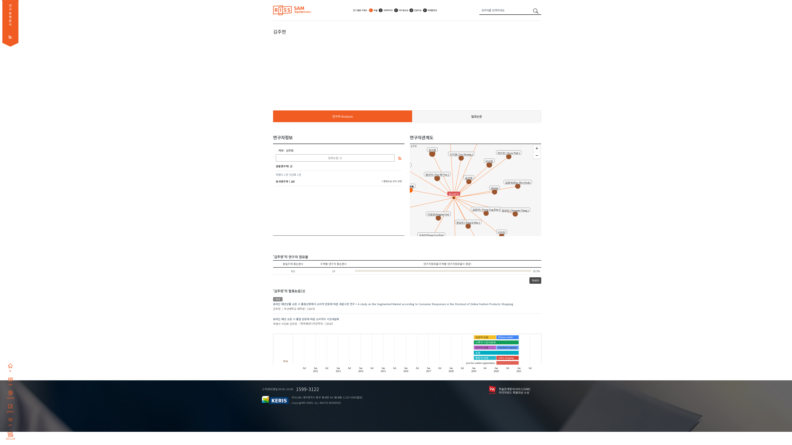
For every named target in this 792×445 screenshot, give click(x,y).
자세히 (535, 280)
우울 (375, 10)
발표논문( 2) (335, 158)
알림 (10, 384)
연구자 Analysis (342, 116)
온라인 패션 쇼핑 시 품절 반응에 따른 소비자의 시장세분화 (306, 319)
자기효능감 (403, 10)
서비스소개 (10, 438)
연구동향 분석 (10, 15)
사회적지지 (388, 10)
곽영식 (279, 175)
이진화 (292, 175)
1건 (286, 175)
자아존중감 (432, 10)
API (10, 425)
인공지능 (418, 10)
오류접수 (10, 411)
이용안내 (10, 398)
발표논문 (476, 116)
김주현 (289, 150)
